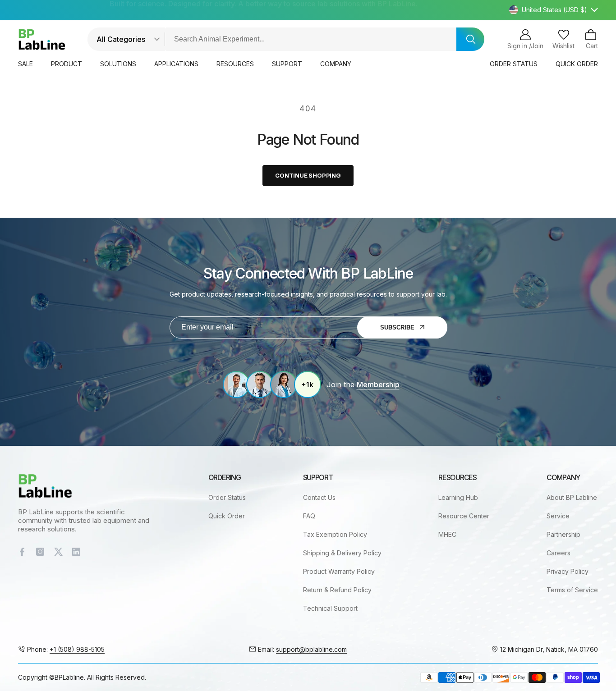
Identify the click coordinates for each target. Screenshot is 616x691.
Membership (377, 384)
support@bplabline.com (311, 649)
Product (66, 64)
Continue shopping (308, 175)
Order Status (227, 497)
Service (558, 516)
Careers (558, 553)
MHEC (447, 534)
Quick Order (226, 516)
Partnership (563, 534)
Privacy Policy (567, 571)
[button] (591, 39)
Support (287, 64)
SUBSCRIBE (397, 327)
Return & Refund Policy (337, 590)
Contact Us (319, 497)
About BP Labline (572, 497)
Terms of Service (572, 590)
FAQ (309, 516)
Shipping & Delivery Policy (342, 553)
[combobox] (321, 39)
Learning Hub (458, 497)
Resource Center (463, 516)
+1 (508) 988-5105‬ (77, 649)
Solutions (118, 64)
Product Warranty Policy (339, 571)
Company (335, 64)
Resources (235, 64)
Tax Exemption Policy (335, 534)
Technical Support (330, 608)
